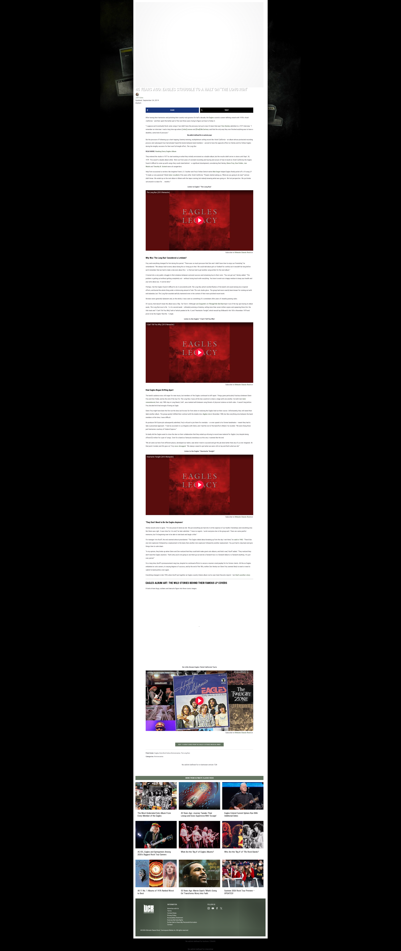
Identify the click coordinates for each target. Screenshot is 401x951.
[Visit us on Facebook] (218, 908)
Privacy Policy (171, 915)
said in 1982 (238, 540)
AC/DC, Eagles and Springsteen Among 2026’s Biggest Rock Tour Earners (154, 853)
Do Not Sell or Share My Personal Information (182, 922)
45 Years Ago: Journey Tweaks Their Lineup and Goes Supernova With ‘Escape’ (198, 814)
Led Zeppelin (201, 304)
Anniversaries (158, 756)
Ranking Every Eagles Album (165, 151)
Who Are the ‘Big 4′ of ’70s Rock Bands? (241, 852)
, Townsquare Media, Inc (168, 930)
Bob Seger (216, 172)
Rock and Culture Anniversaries (169, 753)
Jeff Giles (139, 98)
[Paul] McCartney (202, 129)
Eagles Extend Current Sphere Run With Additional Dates (241, 814)
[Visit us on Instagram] (209, 908)
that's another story (242, 575)
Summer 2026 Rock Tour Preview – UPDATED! (239, 892)
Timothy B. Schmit (160, 166)
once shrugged (180, 446)
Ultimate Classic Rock (243, 252)
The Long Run (185, 753)
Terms (169, 911)
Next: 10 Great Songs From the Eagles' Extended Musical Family (199, 744)
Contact (170, 924)
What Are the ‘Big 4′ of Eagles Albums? (197, 852)
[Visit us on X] (222, 908)
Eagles (211, 118)
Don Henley (225, 126)
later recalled (174, 175)
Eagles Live (207, 414)
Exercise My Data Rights (175, 920)
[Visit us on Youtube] (214, 908)
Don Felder (239, 163)
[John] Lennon (187, 129)
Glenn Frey (230, 163)
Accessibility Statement (175, 918)
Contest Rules (171, 913)
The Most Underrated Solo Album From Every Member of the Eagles (154, 814)
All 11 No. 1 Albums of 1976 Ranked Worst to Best (156, 892)
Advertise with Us (173, 908)
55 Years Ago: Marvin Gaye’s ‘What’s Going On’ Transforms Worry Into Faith (199, 892)
